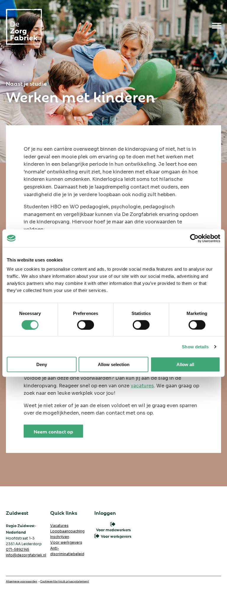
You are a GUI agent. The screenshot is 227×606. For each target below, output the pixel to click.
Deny (41, 364)
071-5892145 (17, 549)
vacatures (142, 386)
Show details (195, 346)
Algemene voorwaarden (21, 581)
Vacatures (59, 525)
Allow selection (113, 364)
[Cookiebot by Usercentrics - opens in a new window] (194, 238)
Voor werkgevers (66, 542)
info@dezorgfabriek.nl (26, 555)
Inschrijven (59, 536)
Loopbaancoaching (67, 531)
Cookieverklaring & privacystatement (64, 581)
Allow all (185, 364)
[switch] (85, 324)
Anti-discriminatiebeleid (67, 551)
